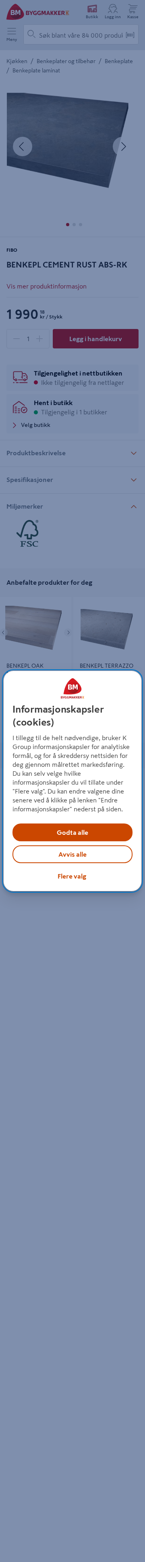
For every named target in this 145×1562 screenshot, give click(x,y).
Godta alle (72, 832)
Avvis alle (72, 854)
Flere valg (72, 876)
